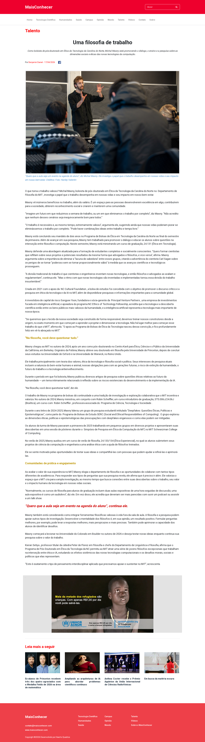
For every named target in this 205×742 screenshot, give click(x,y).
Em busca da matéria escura (159, 678)
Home (29, 20)
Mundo (111, 20)
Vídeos (131, 20)
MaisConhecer (39, 7)
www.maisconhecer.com (36, 730)
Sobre (152, 20)
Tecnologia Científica (45, 20)
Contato (142, 20)
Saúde (79, 20)
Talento (121, 20)
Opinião (100, 20)
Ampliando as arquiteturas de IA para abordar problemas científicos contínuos (82, 681)
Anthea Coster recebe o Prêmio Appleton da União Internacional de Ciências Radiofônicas (122, 681)
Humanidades (65, 20)
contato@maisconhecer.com (38, 726)
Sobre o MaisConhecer (141, 725)
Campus (89, 20)
